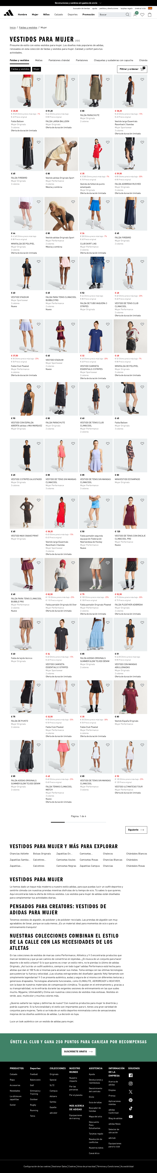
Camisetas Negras (66, 866)
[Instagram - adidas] (137, 1084)
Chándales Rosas (135, 866)
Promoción (88, 14)
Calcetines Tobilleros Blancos (43, 860)
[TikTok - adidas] (137, 1109)
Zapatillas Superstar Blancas (20, 866)
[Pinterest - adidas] (137, 1100)
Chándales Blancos (136, 854)
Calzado (58, 14)
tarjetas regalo (126, 8)
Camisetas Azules (65, 860)
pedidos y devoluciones (109, 8)
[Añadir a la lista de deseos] (38, 80)
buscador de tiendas (81, 8)
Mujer (35, 14)
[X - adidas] (137, 1092)
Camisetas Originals (85, 854)
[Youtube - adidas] (137, 1117)
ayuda (94, 8)
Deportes (73, 14)
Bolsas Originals (42, 854)
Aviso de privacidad (86, 1166)
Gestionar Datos (59, 1166)
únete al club (140, 8)
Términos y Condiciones (108, 1166)
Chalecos (108, 854)
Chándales (132, 860)
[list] (78, 60)
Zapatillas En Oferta (63, 854)
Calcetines (38, 866)
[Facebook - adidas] (137, 1076)
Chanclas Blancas (112, 860)
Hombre (22, 14)
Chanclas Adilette (19, 854)
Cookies (72, 1166)
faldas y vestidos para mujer (59, 49)
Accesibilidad (127, 1166)
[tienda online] (8, 13)
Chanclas (108, 866)
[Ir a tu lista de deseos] (142, 14)
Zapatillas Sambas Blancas (20, 860)
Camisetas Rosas (89, 860)
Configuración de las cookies (37, 1166)
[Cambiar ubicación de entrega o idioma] (150, 8)
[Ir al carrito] (149, 14)
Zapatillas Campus (90, 866)
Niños (46, 14)
